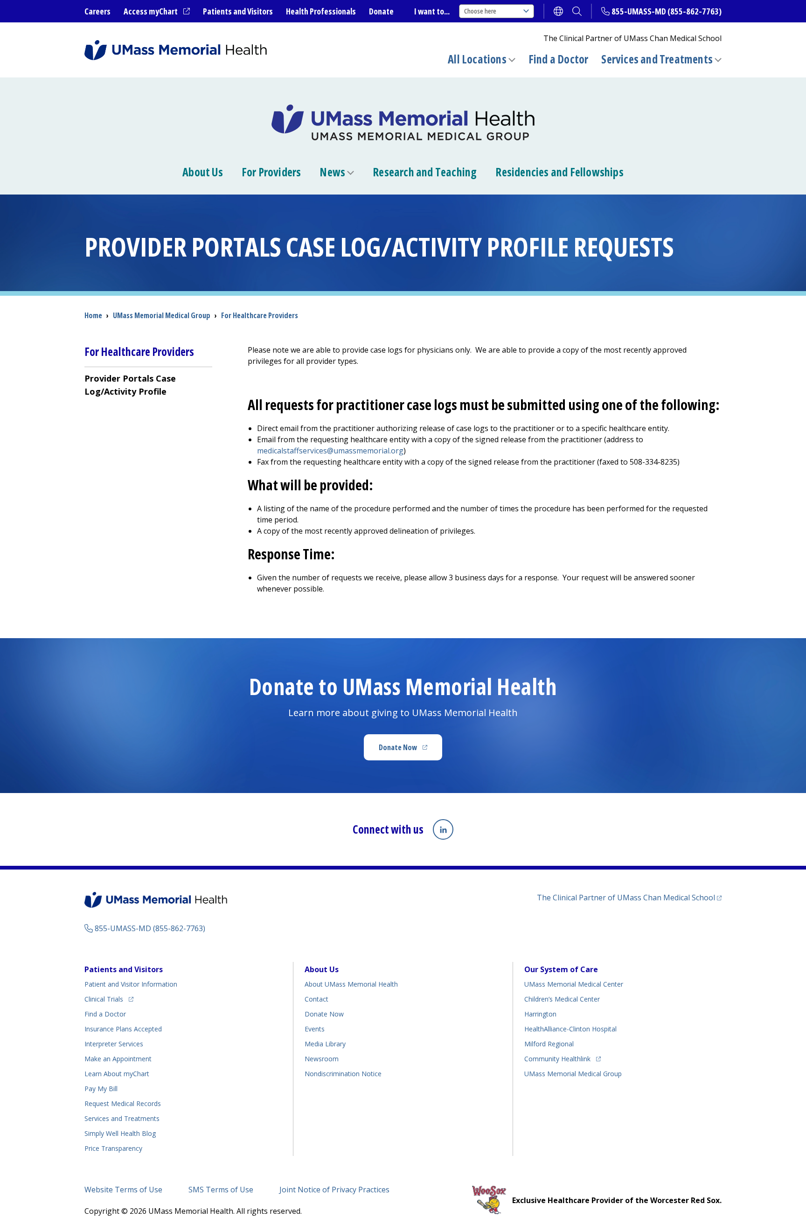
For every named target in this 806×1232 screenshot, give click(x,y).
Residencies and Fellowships (559, 172)
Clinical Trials (108, 998)
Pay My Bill (101, 1088)
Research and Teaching (425, 172)
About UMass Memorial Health (351, 984)
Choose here (480, 11)
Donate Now (410, 750)
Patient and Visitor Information (130, 984)
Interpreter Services (113, 1043)
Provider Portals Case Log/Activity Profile (130, 385)
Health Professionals (321, 11)
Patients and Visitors (238, 11)
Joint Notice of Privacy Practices (334, 1189)
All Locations (477, 59)
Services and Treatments (657, 59)
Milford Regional (549, 1043)
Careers (97, 11)
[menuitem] (148, 385)
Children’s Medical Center (562, 999)
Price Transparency (113, 1148)
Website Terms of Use (123, 1189)
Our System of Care (561, 969)
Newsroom (322, 1058)
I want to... (432, 11)
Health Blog (120, 1133)
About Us (202, 172)
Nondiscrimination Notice (343, 1073)
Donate (381, 11)
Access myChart (157, 12)
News (332, 172)
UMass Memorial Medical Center (573, 984)
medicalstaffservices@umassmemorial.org (330, 450)
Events (315, 1028)
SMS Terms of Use (220, 1189)
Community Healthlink (557, 1058)
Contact (316, 999)
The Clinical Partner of (629, 897)
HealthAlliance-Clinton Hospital (570, 1028)
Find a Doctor (558, 59)
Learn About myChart (116, 1073)
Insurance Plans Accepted (123, 1028)
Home (93, 315)
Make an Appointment (118, 1058)
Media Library (325, 1043)
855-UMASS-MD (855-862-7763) (666, 11)
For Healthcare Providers (259, 315)
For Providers (271, 172)
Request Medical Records (122, 1103)
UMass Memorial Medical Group (573, 1073)
